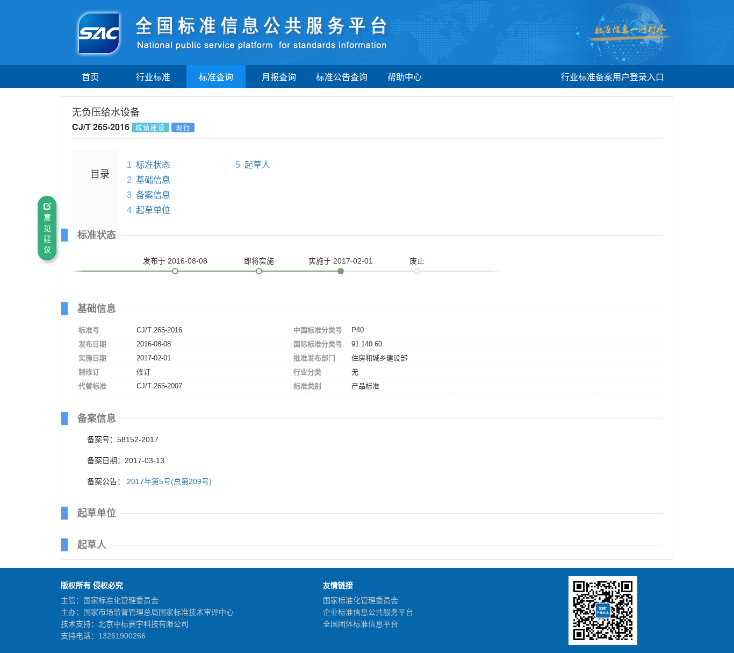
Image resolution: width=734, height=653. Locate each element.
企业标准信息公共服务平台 (368, 612)
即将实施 (259, 261)
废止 (416, 261)
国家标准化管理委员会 (360, 600)
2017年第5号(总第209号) (169, 481)
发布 (175, 261)
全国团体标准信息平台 (360, 624)
